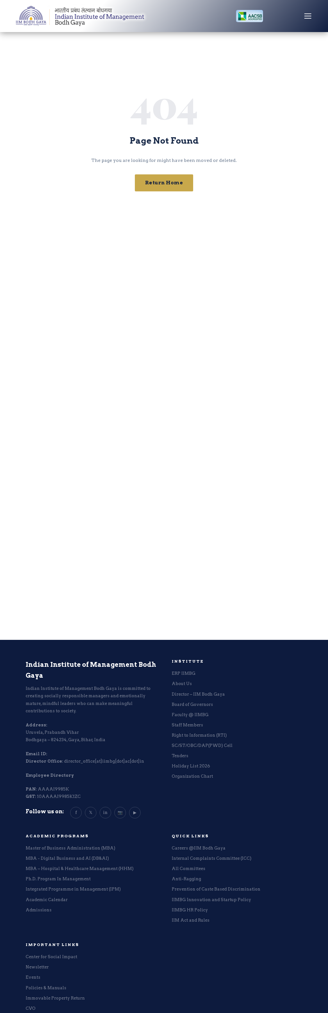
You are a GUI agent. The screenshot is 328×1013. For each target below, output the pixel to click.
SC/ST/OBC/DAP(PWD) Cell (202, 745)
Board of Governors (192, 704)
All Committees (188, 868)
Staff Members (187, 725)
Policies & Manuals (46, 987)
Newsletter (37, 967)
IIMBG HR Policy (190, 910)
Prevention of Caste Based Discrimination (216, 889)
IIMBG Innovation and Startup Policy (211, 899)
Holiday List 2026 (191, 766)
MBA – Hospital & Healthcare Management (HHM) (80, 868)
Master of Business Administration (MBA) (70, 848)
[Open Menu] (308, 16)
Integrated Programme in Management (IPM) (73, 889)
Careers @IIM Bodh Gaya (199, 848)
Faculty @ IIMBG (190, 714)
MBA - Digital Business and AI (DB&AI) (67, 858)
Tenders (180, 755)
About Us (182, 683)
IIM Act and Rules (190, 920)
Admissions (39, 910)
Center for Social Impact (51, 956)
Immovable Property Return (55, 998)
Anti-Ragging (186, 878)
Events (33, 977)
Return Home (164, 183)
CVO (31, 1008)
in (105, 812)
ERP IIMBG (183, 673)
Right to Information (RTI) (199, 735)
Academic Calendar (47, 899)
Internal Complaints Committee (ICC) (211, 858)
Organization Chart (192, 776)
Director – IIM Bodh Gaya (198, 694)
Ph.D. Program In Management (58, 878)
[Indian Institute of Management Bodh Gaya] (80, 16)
